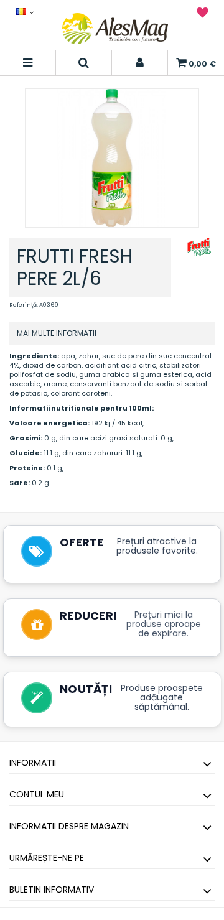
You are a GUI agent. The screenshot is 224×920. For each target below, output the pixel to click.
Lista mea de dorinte (202, 15)
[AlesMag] (115, 28)
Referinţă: (23, 305)
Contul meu (36, 794)
